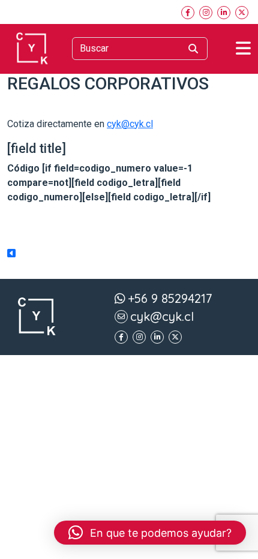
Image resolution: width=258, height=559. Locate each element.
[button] (150, 533)
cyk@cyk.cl (130, 124)
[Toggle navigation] (243, 48)
